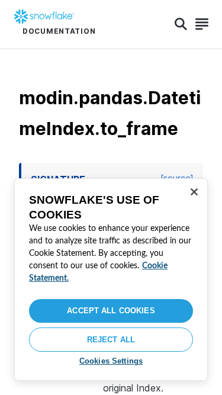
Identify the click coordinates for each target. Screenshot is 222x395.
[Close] (194, 192)
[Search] (180, 24)
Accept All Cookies (111, 310)
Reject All (111, 339)
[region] (111, 279)
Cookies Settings (111, 361)
